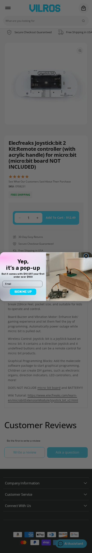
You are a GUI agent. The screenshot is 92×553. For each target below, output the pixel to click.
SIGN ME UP (23, 291)
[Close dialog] (86, 256)
